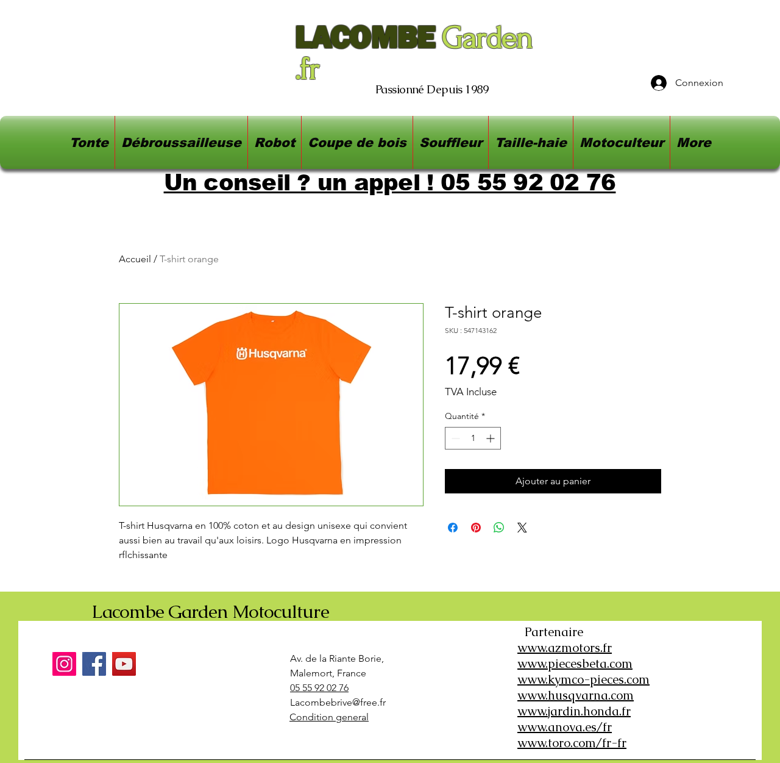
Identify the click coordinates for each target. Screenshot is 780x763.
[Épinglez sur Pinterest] (476, 527)
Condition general (329, 717)
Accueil (135, 259)
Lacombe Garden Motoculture (210, 611)
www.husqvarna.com (575, 695)
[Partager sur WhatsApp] (499, 527)
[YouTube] (124, 664)
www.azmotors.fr (564, 648)
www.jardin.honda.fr (574, 711)
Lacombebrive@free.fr (338, 702)
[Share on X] (522, 527)
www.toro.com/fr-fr (571, 743)
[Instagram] (64, 664)
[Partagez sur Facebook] (452, 527)
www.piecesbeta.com (575, 664)
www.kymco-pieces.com (583, 679)
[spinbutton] (473, 438)
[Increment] (491, 438)
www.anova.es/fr (564, 727)
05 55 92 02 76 (319, 687)
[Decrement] (454, 438)
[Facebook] (94, 664)
